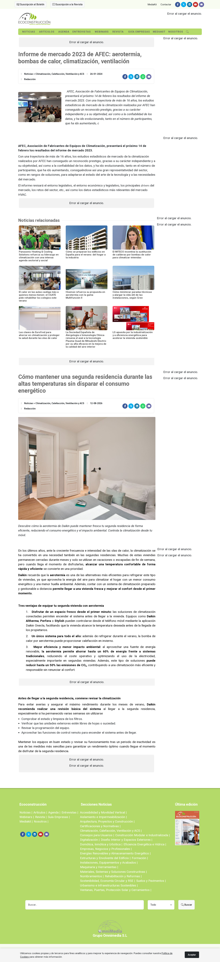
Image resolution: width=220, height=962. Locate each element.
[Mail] (201, 4)
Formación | (140, 858)
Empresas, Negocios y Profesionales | (106, 849)
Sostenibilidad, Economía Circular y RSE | (107, 881)
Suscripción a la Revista (68, 4)
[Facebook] (177, 4)
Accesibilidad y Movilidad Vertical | (103, 812)
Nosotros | (41, 821)
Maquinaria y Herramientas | (99, 867)
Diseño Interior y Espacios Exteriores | (126, 840)
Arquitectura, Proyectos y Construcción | (107, 821)
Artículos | (40, 812)
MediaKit (152, 4)
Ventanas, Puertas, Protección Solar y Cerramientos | (115, 890)
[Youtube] (195, 4)
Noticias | (25, 812)
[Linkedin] (189, 4)
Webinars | (26, 817)
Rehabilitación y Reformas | (123, 876)
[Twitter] (183, 4)
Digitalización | (90, 840)
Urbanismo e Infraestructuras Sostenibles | (109, 885)
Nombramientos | (92, 876)
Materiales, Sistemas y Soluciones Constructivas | (113, 872)
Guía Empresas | (59, 817)
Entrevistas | (70, 812)
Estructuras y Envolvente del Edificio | (105, 858)
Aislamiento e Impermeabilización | (103, 817)
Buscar (188, 904)
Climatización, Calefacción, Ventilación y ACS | (111, 831)
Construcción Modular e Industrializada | (142, 835)
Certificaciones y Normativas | (100, 826)
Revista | (41, 817)
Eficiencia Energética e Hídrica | (145, 844)
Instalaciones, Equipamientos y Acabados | (109, 862)
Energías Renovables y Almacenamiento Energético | (115, 853)
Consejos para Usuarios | (97, 835)
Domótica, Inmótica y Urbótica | (101, 844)
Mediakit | (26, 821)
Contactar (166, 4)
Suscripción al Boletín (31, 4)
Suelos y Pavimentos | (151, 881)
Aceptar (192, 954)
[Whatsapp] (142, 76)
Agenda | (54, 812)
